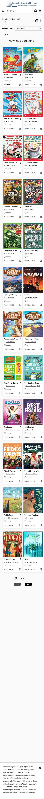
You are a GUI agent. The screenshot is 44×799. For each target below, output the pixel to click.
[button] (36, 21)
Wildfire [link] (27, 295)
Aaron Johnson (10, 298)
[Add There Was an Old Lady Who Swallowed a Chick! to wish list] (40, 173)
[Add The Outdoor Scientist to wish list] (40, 393)
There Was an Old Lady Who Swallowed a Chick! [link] (32, 163)
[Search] (3, 11)
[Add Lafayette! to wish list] (40, 217)
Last (28, 584)
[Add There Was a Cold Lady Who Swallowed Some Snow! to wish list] (40, 129)
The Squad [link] (8, 427)
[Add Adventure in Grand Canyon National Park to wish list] (20, 349)
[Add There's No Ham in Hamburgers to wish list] (20, 393)
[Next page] (29, 579)
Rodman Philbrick (31, 298)
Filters (6, 35)
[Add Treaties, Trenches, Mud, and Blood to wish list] (20, 217)
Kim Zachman (10, 386)
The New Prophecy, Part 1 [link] (32, 515)
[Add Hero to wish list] (40, 569)
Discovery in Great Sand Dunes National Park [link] (32, 339)
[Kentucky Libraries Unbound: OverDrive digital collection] (22, 4)
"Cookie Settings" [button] (29, 784)
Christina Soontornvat (12, 430)
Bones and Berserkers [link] (11, 251)
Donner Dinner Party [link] (32, 251)
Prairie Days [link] (8, 515)
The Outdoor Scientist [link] (32, 383)
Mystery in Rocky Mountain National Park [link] (11, 295)
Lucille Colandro (31, 121)
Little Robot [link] (28, 75)
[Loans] (36, 11)
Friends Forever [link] (10, 471)
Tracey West (9, 77)
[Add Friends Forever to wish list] (20, 481)
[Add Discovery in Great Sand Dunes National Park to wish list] (40, 349)
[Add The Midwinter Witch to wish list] (40, 481)
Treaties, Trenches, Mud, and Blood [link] (11, 207)
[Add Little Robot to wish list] (40, 84)
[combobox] (17, 11)
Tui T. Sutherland (31, 562)
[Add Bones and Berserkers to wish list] (20, 261)
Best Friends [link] (29, 427)
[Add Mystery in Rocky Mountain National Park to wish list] (20, 305)
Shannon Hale (30, 430)
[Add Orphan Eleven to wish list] (20, 569)
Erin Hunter (29, 518)
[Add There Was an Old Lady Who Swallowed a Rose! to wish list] (20, 173)
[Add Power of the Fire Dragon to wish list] (20, 84)
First (17, 584)
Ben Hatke (29, 77)
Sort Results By (7, 28)
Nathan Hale (10, 210)
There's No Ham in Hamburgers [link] (11, 383)
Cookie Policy (29, 792)
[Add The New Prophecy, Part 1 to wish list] (40, 525)
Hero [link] (26, 559)
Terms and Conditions (11, 769)
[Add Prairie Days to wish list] (20, 525)
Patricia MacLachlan (12, 518)
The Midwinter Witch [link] (32, 471)
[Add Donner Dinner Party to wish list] (40, 261)
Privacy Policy (29, 769)
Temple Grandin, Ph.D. (33, 386)
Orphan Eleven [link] (9, 559)
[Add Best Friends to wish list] (40, 437)
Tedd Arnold (9, 121)
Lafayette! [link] (28, 207)
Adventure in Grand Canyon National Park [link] (11, 339)
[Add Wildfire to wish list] (40, 305)
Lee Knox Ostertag (32, 474)
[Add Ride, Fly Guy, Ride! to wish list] (20, 129)
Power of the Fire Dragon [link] (11, 75)
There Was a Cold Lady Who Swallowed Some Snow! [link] (32, 119)
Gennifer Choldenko (12, 562)
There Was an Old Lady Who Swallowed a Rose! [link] (11, 163)
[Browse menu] (40, 10)
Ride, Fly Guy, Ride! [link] (11, 119)
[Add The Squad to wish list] (20, 437)
